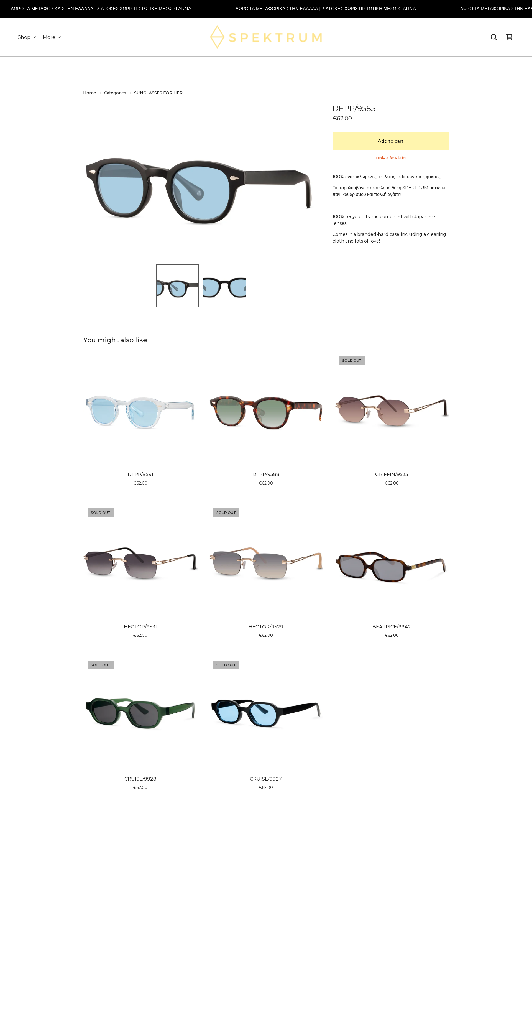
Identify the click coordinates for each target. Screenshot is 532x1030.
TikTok (326, 866)
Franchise (240, 876)
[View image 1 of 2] (177, 285)
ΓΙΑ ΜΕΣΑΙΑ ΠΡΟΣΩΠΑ (172, 924)
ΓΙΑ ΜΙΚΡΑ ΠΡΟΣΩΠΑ (170, 914)
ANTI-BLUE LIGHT (169, 943)
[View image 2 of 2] (224, 285)
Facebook (330, 876)
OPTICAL (159, 962)
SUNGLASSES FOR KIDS (175, 904)
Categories (115, 92)
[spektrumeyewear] (266, 37)
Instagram (330, 857)
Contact (238, 885)
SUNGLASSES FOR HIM (174, 885)
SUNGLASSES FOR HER (158, 92)
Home (89, 92)
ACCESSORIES (165, 972)
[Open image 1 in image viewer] (201, 181)
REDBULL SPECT (168, 895)
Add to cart (390, 141)
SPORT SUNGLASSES (172, 952)
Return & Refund (247, 866)
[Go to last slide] (90, 181)
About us (239, 857)
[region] (266, 9)
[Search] (494, 37)
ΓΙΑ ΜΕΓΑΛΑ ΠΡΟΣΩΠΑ (172, 933)
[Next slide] (311, 181)
